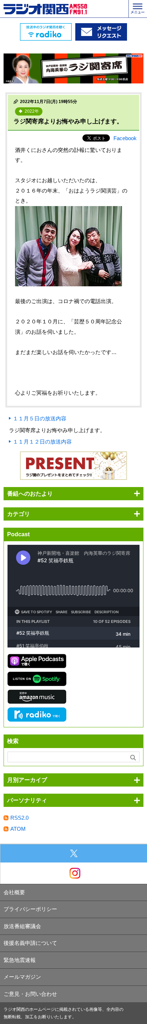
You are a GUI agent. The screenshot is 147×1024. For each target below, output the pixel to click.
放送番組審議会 (22, 926)
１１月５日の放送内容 (39, 418)
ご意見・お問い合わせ (30, 994)
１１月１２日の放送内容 (42, 442)
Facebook (125, 138)
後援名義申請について (30, 943)
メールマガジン (22, 977)
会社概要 (14, 892)
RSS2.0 (19, 818)
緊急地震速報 (20, 960)
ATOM (18, 829)
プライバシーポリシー (30, 909)
